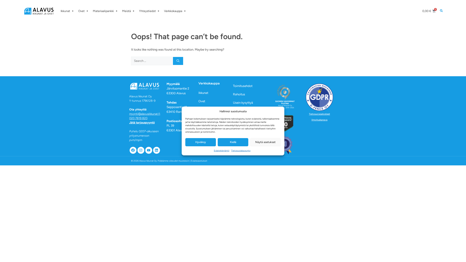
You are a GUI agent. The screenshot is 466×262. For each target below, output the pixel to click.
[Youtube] (148, 150)
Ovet (81, 11)
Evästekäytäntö (221, 150)
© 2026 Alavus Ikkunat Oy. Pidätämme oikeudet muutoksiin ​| (169, 161)
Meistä (126, 11)
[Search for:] (152, 61)
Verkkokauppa (173, 11)
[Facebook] (133, 150)
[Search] (178, 61)
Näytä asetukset (265, 142)
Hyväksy (200, 142)
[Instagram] (140, 150)
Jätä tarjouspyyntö (142, 122)
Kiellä (233, 142)
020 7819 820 (138, 118)
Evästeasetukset (199, 161)
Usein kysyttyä (243, 102)
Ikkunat (65, 11)
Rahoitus (239, 94)
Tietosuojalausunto (240, 150)
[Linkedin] (156, 150)
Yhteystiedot (147, 11)
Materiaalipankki (103, 11)
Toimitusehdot (242, 86)
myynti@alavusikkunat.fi (144, 114)
